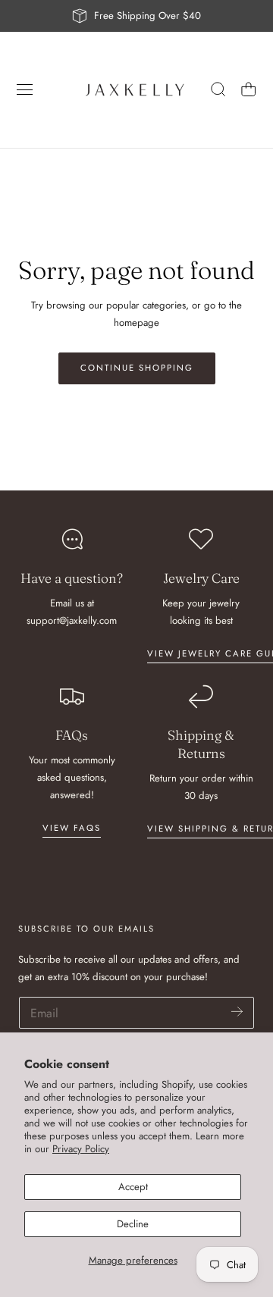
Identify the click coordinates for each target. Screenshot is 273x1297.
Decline (133, 1224)
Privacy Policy (80, 1149)
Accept (133, 1187)
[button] (25, 89)
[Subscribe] (237, 1011)
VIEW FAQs (71, 828)
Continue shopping (136, 368)
